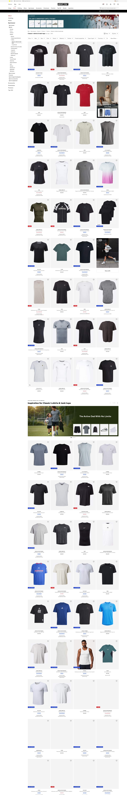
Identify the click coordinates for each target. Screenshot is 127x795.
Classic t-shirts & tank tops (57, 31)
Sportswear (33, 31)
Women (10, 4)
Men (15, 4)
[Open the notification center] (110, 4)
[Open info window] (29, 16)
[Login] (107, 4)
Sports (38, 31)
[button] (107, 34)
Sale (36, 38)
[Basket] (118, 4)
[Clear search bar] (117, 8)
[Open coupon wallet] (103, 4)
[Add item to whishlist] (48, 43)
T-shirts (48, 31)
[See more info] (39, 78)
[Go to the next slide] (117, 403)
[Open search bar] (100, 8)
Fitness (43, 31)
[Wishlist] (114, 4)
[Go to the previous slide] (110, 403)
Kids (20, 4)
